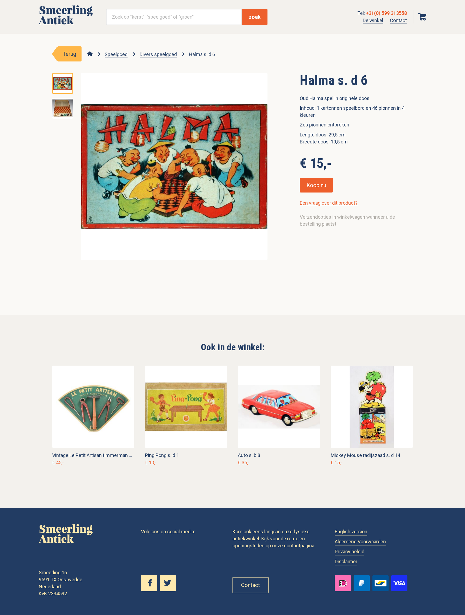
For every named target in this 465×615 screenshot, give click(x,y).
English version (351, 531)
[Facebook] (150, 590)
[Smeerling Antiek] (66, 25)
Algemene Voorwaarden (360, 541)
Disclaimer (346, 561)
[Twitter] (169, 590)
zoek (255, 17)
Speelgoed (116, 54)
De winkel (373, 20)
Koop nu (316, 185)
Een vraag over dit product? (329, 203)
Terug (69, 54)
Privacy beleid (349, 551)
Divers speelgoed (158, 54)
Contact (398, 20)
